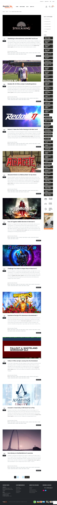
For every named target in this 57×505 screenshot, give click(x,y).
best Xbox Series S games (14, 52)
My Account (46, 1)
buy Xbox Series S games (23, 52)
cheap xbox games (47, 100)
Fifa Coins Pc (47, 19)
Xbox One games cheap (48, 181)
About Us (32, 6)
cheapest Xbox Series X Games (48, 92)
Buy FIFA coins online (48, 54)
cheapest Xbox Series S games (34, 52)
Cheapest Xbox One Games (47, 84)
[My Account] (46, 6)
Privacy (30, 488)
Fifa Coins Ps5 (47, 24)
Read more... (39, 101)
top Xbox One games (48, 161)
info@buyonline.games (6, 493)
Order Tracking (18, 488)
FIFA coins (47, 123)
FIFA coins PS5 (48, 136)
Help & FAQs (18, 487)
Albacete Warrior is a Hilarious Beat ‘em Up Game (22, 175)
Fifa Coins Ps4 (47, 21)
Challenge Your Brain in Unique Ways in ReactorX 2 (22, 268)
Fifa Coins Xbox (48, 26)
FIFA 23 (46, 114)
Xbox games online (48, 170)
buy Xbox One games (48, 65)
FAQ (50, 1)
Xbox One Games (47, 177)
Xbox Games (22, 6)
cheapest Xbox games (48, 80)
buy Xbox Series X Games (47, 72)
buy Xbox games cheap (48, 61)
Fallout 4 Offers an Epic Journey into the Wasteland (23, 361)
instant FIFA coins (48, 142)
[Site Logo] (8, 6)
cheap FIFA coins (47, 96)
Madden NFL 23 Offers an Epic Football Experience (22, 84)
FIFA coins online (47, 127)
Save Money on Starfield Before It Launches (20, 453)
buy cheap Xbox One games (47, 50)
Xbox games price (48, 174)
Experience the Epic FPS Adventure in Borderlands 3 (22, 315)
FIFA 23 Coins (48, 117)
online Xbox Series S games (13, 54)
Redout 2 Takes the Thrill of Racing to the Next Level (23, 129)
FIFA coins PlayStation (48, 130)
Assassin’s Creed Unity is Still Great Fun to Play (21, 408)
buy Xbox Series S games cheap (25, 284)
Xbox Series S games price (26, 320)
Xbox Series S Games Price (21, 330)
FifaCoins (12, 51)
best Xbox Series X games (47, 46)
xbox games (48, 163)
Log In (53, 1)
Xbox (16, 51)
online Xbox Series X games (48, 157)
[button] (50, 6)
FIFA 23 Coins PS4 (48, 121)
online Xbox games (48, 145)
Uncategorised (47, 29)
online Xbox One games (48, 149)
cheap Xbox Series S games (24, 98)
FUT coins (47, 138)
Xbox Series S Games (22, 54)
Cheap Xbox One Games (47, 103)
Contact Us (41, 1)
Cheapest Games (47, 77)
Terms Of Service (32, 492)
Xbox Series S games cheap (24, 191)
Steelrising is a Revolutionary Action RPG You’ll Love (23, 38)
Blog (27, 6)
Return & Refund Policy (33, 491)
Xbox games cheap (48, 167)
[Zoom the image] (48, 213)
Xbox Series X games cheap (48, 195)
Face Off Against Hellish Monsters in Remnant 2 (21, 221)
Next (26, 477)
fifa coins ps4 (48, 133)
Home (17, 6)
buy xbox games (47, 58)
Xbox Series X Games (48, 191)
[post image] (22, 25)
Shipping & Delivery (32, 489)
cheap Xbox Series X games (47, 111)
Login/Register (18, 491)
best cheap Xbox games (48, 38)
